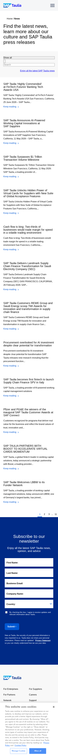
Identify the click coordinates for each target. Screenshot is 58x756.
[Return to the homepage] (10, 678)
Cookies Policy (20, 745)
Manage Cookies (18, 751)
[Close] (54, 707)
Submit (11, 626)
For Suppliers (35, 689)
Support (33, 700)
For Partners (9, 695)
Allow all (37, 751)
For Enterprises (10, 689)
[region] (29, 729)
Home (10, 19)
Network (7, 700)
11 (56, 514)
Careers (33, 695)
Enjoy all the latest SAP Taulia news (37, 71)
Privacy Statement (42, 640)
